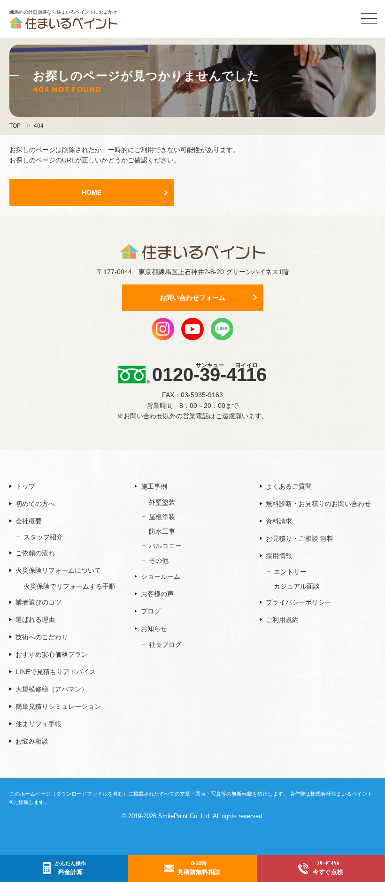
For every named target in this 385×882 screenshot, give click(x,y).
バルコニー (165, 546)
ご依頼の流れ (35, 553)
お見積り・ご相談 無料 (299, 538)
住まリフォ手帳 (38, 724)
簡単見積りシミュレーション (58, 706)
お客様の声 (157, 594)
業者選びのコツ (38, 602)
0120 (209, 373)
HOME (91, 192)
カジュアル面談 (297, 586)
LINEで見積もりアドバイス (55, 671)
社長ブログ (165, 644)
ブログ (151, 611)
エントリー (290, 571)
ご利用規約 (282, 619)
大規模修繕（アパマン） (51, 689)
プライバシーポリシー (298, 602)
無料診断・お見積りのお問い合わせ (318, 503)
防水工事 (162, 531)
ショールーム (160, 576)
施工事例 (154, 486)
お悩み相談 (31, 741)
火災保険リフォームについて (58, 570)
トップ (25, 486)
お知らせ (154, 628)
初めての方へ (35, 503)
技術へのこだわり (41, 637)
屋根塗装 (162, 517)
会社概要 (28, 521)
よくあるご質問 (289, 486)
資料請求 (279, 521)
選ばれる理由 (35, 619)
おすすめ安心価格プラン (51, 654)
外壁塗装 (162, 502)
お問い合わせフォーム (192, 297)
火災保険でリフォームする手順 (69, 586)
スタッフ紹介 (43, 537)
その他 (159, 560)
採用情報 (279, 556)
